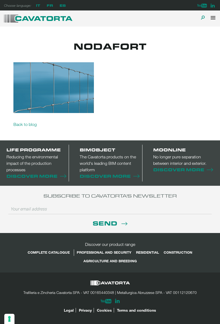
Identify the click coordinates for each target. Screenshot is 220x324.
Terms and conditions (136, 310)
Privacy (85, 310)
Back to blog (25, 124)
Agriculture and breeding (110, 261)
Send (106, 223)
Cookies (104, 310)
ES (63, 5)
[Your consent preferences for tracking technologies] (9, 319)
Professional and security (104, 252)
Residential (147, 252)
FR (50, 5)
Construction (178, 252)
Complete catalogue (49, 252)
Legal (69, 310)
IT (38, 5)
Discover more (31, 176)
